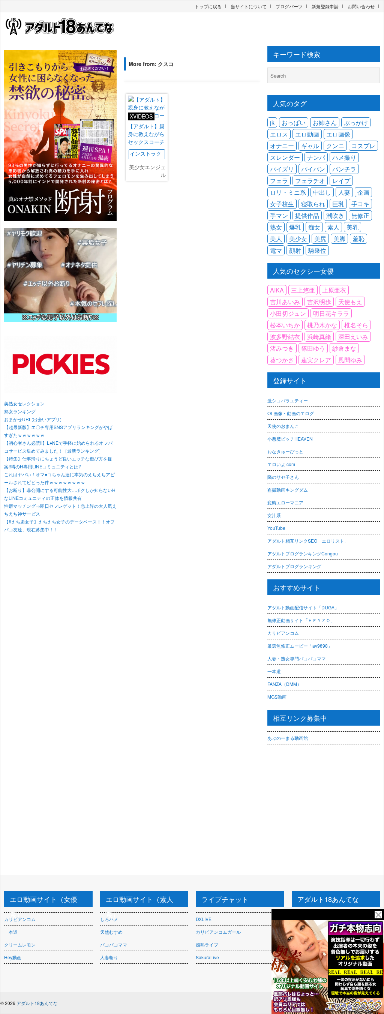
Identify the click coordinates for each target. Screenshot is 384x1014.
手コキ (360, 204)
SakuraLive (207, 957)
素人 (333, 227)
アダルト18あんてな (37, 1003)
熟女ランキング (20, 411)
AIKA (277, 290)
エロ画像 (338, 134)
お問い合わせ (361, 6)
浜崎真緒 (319, 336)
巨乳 (338, 204)
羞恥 (358, 238)
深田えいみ (353, 336)
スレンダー (285, 157)
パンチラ (344, 169)
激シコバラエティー (287, 400)
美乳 (352, 227)
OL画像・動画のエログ (290, 413)
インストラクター (145, 157)
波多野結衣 (285, 336)
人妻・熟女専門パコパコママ (296, 658)
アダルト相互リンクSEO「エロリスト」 (308, 540)
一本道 (274, 671)
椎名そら (356, 325)
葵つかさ (282, 360)
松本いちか (285, 325)
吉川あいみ (285, 301)
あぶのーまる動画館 (287, 738)
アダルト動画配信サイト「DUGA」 (303, 607)
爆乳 (295, 227)
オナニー (282, 145)
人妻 (344, 192)
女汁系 (274, 515)
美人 (276, 238)
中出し (322, 192)
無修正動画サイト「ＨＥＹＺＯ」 (301, 620)
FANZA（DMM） (284, 684)
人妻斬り (109, 957)
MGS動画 (276, 696)
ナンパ (316, 157)
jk (272, 122)
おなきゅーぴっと (285, 451)
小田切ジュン (288, 313)
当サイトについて (249, 6)
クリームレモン (20, 944)
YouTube (276, 528)
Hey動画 (12, 957)
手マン (279, 215)
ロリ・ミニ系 (288, 192)
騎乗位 (317, 250)
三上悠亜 (303, 290)
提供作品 (307, 215)
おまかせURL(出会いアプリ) (33, 419)
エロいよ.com (281, 464)
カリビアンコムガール (218, 931)
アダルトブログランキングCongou (302, 553)
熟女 (276, 227)
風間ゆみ (350, 360)
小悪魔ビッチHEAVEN (290, 438)
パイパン (313, 169)
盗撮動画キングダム (287, 489)
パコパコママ (113, 944)
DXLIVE (204, 919)
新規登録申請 (325, 6)
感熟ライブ (207, 944)
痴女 (314, 227)
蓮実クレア (316, 360)
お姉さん (325, 122)
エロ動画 (307, 134)
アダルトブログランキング (294, 566)
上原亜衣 (334, 290)
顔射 (295, 250)
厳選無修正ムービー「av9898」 (299, 645)
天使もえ (350, 301)
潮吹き (335, 215)
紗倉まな (344, 348)
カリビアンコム (283, 633)
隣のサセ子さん (283, 477)
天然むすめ (111, 931)
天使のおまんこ (283, 426)
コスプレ (363, 145)
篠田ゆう (313, 348)
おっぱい (294, 122)
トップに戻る (208, 6)
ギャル (310, 145)
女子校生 (282, 204)
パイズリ (282, 169)
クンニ (335, 145)
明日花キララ (331, 313)
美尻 (320, 238)
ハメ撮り (344, 157)
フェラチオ (310, 180)
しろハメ (109, 919)
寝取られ (313, 204)
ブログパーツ (289, 6)
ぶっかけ (356, 122)
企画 (363, 192)
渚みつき (282, 348)
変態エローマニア (285, 502)
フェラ (279, 180)
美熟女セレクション (24, 403)
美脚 (339, 238)
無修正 (360, 215)
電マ (276, 250)
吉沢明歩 (319, 301)
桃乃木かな (322, 325)
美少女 (298, 238)
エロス (279, 134)
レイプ (341, 180)
